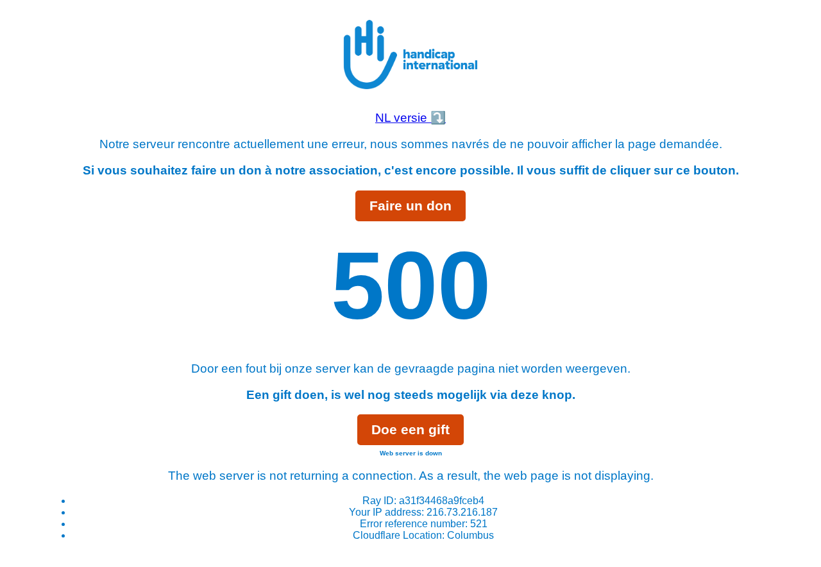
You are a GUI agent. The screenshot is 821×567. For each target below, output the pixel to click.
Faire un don (410, 205)
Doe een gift (410, 429)
